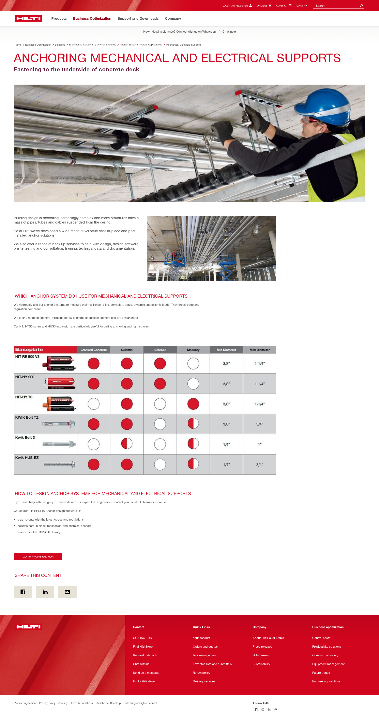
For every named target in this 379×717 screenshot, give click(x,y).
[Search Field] (361, 5)
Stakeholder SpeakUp (108, 702)
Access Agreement (25, 702)
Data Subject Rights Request (140, 702)
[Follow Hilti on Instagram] (263, 709)
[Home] (28, 18)
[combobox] (338, 5)
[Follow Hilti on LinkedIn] (269, 709)
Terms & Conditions (82, 702)
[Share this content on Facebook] (23, 592)
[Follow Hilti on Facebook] (256, 709)
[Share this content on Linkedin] (45, 592)
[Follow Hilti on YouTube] (276, 709)
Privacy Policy (47, 702)
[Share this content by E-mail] (67, 592)
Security (63, 702)
